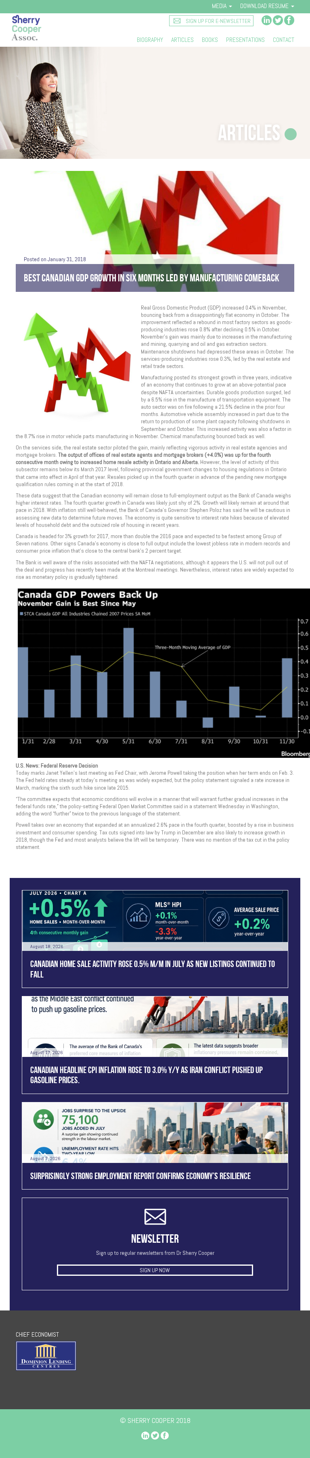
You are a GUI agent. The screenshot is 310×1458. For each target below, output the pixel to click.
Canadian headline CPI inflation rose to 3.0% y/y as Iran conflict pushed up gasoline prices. (146, 1075)
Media (220, 6)
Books (210, 40)
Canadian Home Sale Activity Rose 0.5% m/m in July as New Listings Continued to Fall (152, 969)
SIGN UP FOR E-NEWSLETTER (217, 21)
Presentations (245, 40)
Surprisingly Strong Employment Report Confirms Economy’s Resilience (140, 1176)
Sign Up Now (155, 1270)
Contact (283, 40)
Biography (150, 40)
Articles (182, 40)
